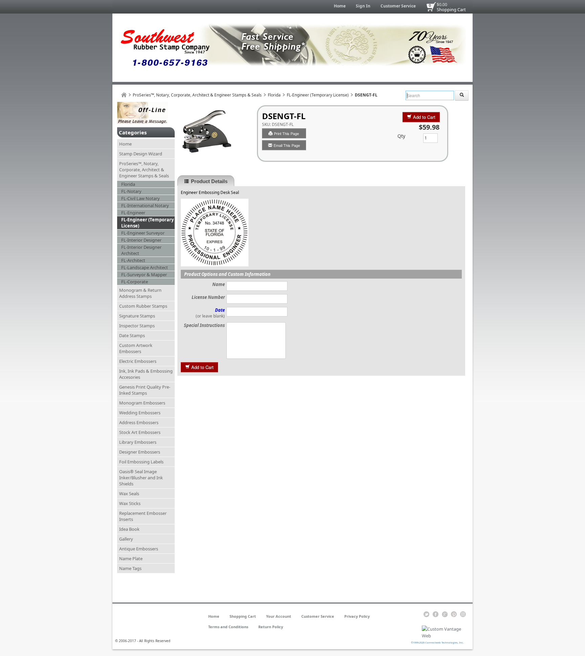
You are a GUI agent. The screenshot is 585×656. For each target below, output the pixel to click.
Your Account (278, 616)
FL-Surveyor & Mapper (144, 274)
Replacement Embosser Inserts (143, 516)
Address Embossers (138, 422)
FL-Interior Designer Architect (141, 250)
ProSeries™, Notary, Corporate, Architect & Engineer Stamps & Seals (197, 95)
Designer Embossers (139, 452)
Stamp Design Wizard (140, 154)
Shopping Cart (451, 9)
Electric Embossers (137, 361)
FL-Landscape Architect (144, 267)
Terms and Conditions (228, 626)
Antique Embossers (138, 549)
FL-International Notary (145, 205)
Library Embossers (137, 442)
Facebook (435, 614)
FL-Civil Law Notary (140, 198)
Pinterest (454, 614)
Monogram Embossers (142, 403)
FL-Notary (131, 191)
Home (340, 6)
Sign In (363, 6)
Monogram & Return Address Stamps (140, 293)
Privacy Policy (357, 616)
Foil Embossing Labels (141, 462)
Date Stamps (132, 335)
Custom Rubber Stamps (143, 306)
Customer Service (398, 6)
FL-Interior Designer (141, 240)
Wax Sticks (129, 503)
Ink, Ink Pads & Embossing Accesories (146, 374)
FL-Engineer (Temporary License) (318, 95)
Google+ (445, 614)
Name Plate (131, 558)
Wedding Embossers (139, 413)
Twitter (426, 614)
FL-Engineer (133, 213)
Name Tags (130, 568)
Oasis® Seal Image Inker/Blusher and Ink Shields (141, 477)
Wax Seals (129, 493)
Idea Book (129, 529)
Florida (274, 95)
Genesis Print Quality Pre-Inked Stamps (144, 390)
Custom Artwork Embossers (135, 348)
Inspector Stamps (137, 326)
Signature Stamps (137, 316)
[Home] (124, 95)
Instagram (463, 614)
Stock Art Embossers (139, 432)
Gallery (126, 539)
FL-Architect (133, 260)
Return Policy (270, 626)
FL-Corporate (134, 282)
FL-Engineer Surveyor (143, 233)
